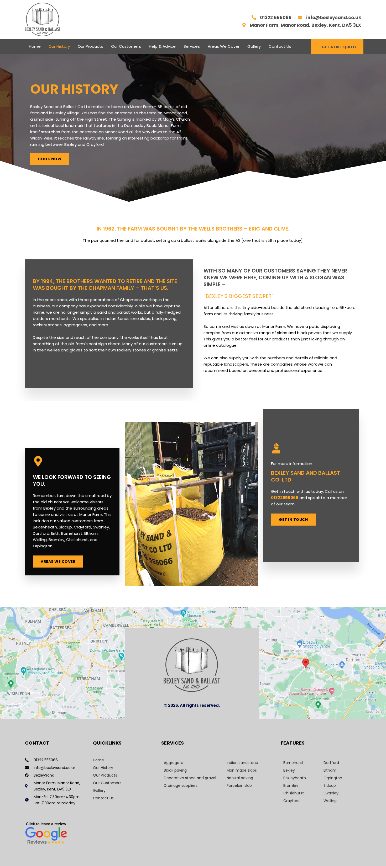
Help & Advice (162, 46)
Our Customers (126, 46)
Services (192, 46)
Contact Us (280, 46)
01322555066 (284, 497)
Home (35, 46)
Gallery (254, 46)
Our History (59, 46)
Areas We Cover (223, 46)
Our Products (90, 46)
